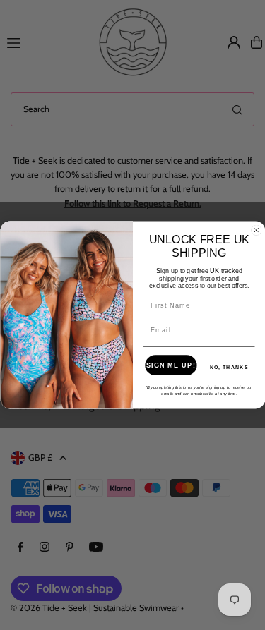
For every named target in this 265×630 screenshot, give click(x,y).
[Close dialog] (256, 230)
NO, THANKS (228, 367)
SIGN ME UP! (170, 364)
